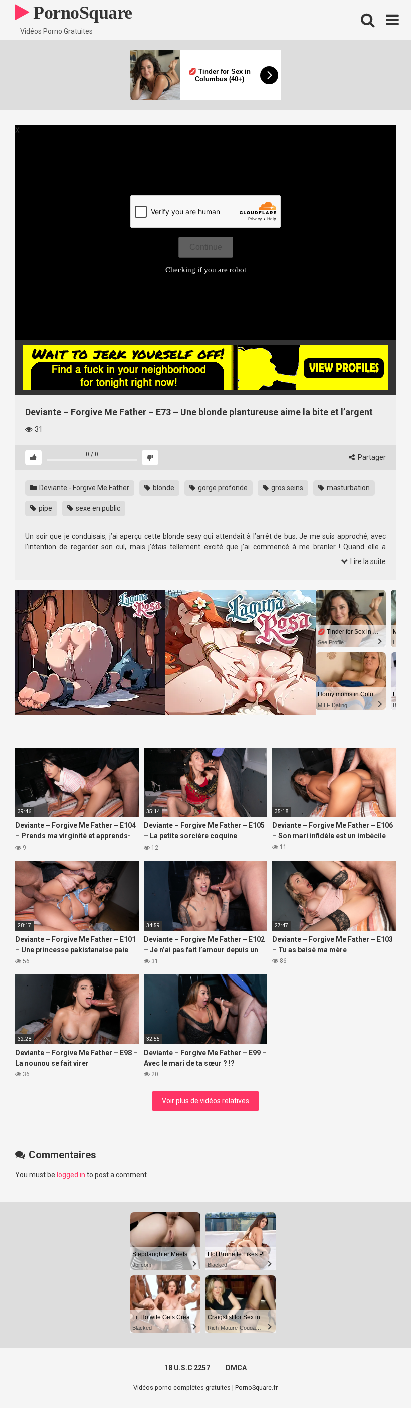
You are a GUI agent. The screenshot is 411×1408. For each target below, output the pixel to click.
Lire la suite (367, 561)
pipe (44, 508)
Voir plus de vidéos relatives (205, 1101)
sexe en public (97, 508)
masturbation (347, 488)
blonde (162, 488)
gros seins (286, 488)
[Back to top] (377, 1377)
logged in (71, 1175)
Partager (371, 457)
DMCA (236, 1368)
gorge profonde (222, 488)
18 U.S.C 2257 (187, 1368)
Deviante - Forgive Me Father (83, 488)
